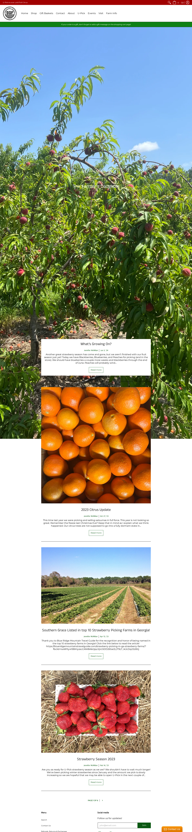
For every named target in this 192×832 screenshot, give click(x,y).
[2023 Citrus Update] (96, 445)
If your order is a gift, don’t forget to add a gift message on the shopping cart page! (96, 24)
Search (44, 820)
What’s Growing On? (96, 344)
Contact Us (46, 826)
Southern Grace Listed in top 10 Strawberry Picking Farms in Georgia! (96, 630)
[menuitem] (169, 2)
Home (77, 178)
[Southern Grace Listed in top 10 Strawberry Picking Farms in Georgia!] (96, 585)
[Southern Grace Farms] (10, 13)
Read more (96, 370)
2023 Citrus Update (96, 509)
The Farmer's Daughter (95, 178)
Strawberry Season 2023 (96, 759)
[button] (178, 2)
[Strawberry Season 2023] (96, 711)
